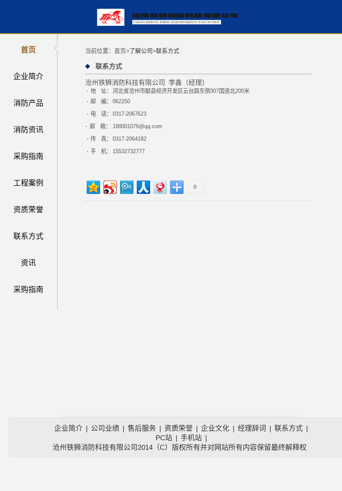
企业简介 (28, 76)
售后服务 (142, 428)
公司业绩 (105, 428)
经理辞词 (252, 428)
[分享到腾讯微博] (126, 186)
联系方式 (28, 236)
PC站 (164, 438)
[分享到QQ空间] (93, 186)
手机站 (191, 438)
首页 (28, 50)
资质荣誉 (28, 210)
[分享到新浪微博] (109, 186)
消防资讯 (28, 130)
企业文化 (215, 428)
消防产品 (28, 103)
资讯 (28, 263)
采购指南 (28, 156)
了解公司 (141, 50)
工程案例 (28, 183)
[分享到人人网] (143, 186)
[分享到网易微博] (159, 186)
